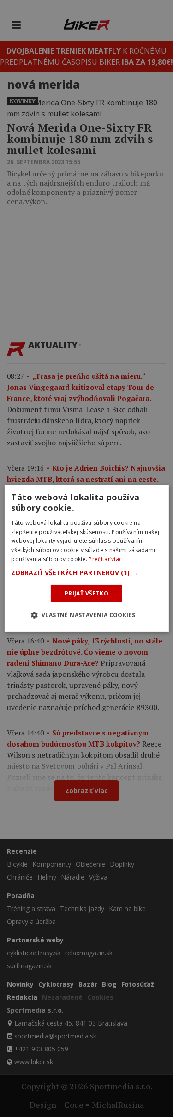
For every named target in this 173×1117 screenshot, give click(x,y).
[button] (86, 573)
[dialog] (86, 558)
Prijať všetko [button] (86, 593)
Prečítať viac (105, 559)
